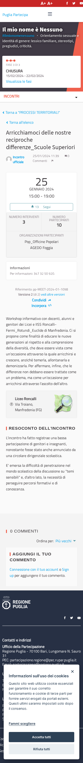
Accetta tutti (41, 737)
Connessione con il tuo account (34, 569)
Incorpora (39, 305)
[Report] (52, 160)
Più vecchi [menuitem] (63, 541)
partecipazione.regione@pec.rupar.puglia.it (43, 660)
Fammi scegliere (22, 723)
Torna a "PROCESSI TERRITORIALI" (32, 112)
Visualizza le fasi (19, 81)
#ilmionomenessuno (18, 35)
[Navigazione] (50, 14)
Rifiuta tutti (41, 749)
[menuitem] (65, 540)
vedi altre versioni (53, 294)
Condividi (39, 300)
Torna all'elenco (20, 122)
